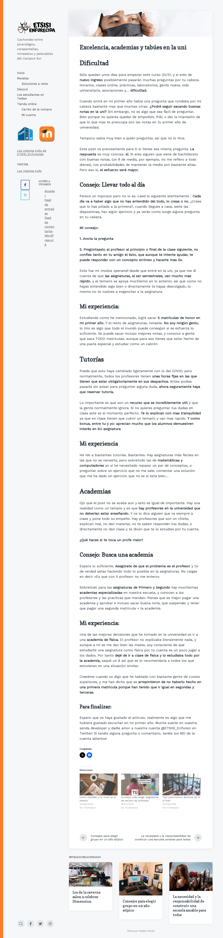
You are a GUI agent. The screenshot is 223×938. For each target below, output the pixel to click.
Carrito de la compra (37, 109)
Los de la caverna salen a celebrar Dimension (86, 896)
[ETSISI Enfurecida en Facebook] (25, 185)
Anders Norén (147, 930)
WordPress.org (49, 240)
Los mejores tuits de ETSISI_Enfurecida (31, 152)
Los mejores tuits (29, 171)
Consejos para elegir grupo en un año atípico (139, 905)
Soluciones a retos (35, 83)
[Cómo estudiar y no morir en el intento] (99, 784)
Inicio (21, 73)
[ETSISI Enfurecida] (36, 27)
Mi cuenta (29, 115)
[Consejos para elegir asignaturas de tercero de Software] (140, 784)
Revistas (23, 78)
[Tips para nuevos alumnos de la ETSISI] (182, 784)
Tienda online (27, 104)
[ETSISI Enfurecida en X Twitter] (25, 195)
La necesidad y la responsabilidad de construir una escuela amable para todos (189, 906)
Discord (22, 89)
